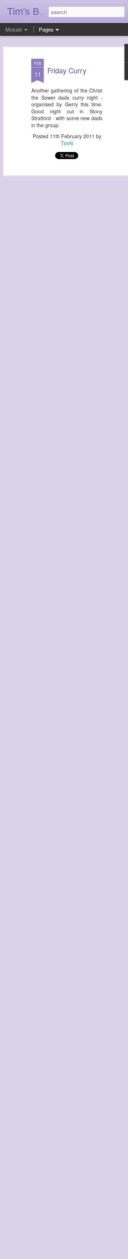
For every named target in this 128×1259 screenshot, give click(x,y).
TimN (67, 143)
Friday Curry (66, 70)
